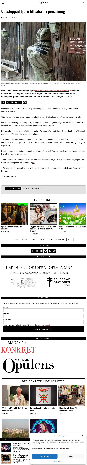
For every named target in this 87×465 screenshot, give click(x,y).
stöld (70, 239)
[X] (8, 102)
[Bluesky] (16, 102)
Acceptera (44, 456)
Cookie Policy (57, 461)
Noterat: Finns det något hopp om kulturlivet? (21, 456)
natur (33, 239)
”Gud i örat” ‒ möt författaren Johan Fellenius (14, 409)
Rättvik (41, 239)
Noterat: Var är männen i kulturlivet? (21, 445)
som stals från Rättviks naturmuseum (52, 90)
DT (33, 162)
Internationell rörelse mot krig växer (42, 409)
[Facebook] (3, 102)
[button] (83, 436)
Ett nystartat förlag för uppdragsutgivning (67, 409)
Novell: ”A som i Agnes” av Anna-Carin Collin (72, 228)
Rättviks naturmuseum (56, 239)
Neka (71, 456)
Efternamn (7, 319)
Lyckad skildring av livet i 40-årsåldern (11, 228)
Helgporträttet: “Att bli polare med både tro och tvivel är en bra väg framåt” (43, 229)
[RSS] (20, 102)
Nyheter (4, 18)
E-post (6, 307)
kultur (24, 239)
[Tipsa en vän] (12, 102)
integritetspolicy (46, 325)
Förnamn (7, 313)
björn (17, 239)
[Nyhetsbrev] (25, 102)
